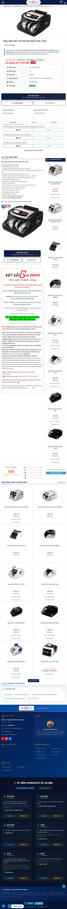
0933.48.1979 (9, 810)
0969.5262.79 (9, 872)
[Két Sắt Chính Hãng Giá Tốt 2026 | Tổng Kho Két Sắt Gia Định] (33, 2)
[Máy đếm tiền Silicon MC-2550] (50, 650)
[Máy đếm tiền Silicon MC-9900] (16, 650)
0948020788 (9, 833)
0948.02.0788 (43, 806)
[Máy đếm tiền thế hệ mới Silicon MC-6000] (16, 495)
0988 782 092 (43, 864)
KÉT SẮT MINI (21, 767)
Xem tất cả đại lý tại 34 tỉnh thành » (13, 896)
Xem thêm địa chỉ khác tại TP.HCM (33, 150)
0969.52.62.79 (43, 839)
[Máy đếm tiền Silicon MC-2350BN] (50, 534)
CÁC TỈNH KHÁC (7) (45, 788)
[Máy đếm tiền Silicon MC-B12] (16, 572)
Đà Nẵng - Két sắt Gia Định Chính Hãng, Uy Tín (53, 892)
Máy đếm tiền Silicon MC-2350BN (49, 545)
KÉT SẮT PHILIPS (55, 752)
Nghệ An (45, 894)
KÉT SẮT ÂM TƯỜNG (8, 770)
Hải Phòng (15, 894)
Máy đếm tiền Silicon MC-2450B (16, 545)
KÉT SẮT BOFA (55, 755)
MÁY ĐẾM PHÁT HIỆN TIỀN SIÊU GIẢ (14, 698)
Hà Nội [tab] (33, 122)
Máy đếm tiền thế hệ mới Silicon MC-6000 (16, 507)
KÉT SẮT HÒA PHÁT (56, 749)
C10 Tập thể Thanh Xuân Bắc (11, 308)
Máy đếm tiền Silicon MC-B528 (50, 623)
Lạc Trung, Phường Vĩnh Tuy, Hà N (23, 313)
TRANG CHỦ (7, 6)
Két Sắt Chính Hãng (41, 758)
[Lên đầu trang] (64, 886)
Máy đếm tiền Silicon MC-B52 (16, 623)
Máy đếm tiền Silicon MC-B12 (16, 584)
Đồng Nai (3, 894)
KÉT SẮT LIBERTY (40, 755)
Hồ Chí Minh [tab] (13, 122)
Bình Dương (13, 892)
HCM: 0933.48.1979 (35, 78)
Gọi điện (10, 816)
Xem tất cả (61, 482)
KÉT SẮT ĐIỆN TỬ (7, 767)
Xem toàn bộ (33, 680)
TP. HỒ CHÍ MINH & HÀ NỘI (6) (25, 788)
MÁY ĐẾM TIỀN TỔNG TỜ (22, 694)
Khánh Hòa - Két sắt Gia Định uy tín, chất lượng (30, 894)
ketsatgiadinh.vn (8, 731)
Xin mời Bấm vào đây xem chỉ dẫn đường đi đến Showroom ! (22, 318)
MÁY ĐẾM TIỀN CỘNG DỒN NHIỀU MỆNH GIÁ (45, 694)
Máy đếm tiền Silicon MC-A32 (49, 584)
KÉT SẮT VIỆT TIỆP (40, 749)
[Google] (6, 738)
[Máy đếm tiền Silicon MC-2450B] (16, 534)
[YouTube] (2, 738)
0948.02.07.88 (18, 810)
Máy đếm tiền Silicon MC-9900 (16, 661)
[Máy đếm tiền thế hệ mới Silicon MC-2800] (50, 495)
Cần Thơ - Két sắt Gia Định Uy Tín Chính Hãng (29, 892)
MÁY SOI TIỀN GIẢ (33, 698)
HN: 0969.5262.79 (47, 78)
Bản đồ (19, 129)
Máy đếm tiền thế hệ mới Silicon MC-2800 (50, 507)
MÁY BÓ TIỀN (8, 694)
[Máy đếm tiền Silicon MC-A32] (50, 572)
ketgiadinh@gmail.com (10, 734)
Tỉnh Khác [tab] (54, 122)
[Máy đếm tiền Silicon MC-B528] (50, 611)
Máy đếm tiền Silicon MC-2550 (49, 661)
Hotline (49, 129)
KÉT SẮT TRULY (40, 752)
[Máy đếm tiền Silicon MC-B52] (16, 611)
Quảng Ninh (51, 894)
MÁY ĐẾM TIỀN (17, 6)
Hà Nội (6, 302)
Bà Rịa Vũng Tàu (5, 892)
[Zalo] (9, 738)
